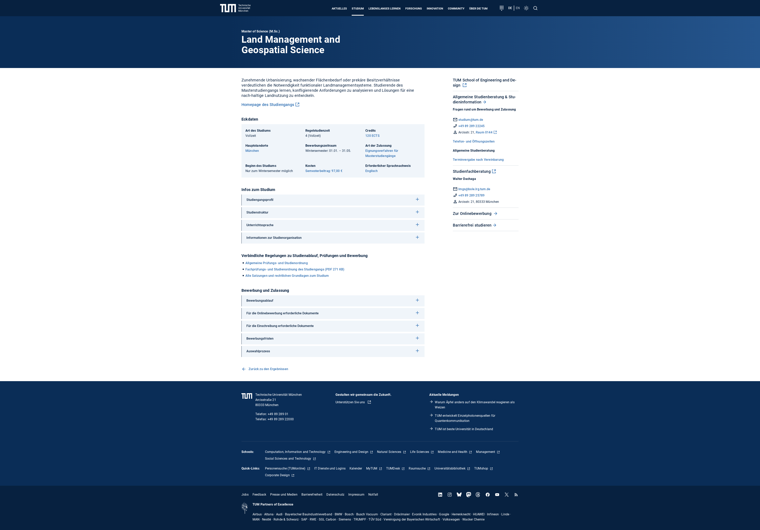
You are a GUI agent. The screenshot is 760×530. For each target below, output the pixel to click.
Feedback (259, 494)
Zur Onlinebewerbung (472, 213)
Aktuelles (339, 8)
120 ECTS (372, 136)
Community (456, 8)
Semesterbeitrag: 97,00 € (323, 171)
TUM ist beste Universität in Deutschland (464, 429)
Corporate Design (278, 475)
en (518, 8)
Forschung (413, 8)
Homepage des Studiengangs (267, 104)
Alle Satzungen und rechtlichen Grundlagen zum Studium (287, 276)
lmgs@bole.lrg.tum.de (474, 189)
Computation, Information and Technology (296, 452)
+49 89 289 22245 (471, 126)
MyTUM (372, 468)
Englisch (371, 171)
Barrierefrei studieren (472, 225)
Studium (358, 8)
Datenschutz (335, 494)
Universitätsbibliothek (450, 468)
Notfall (373, 494)
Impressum (356, 494)
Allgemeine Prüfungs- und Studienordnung (276, 263)
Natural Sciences (389, 452)
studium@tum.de (470, 120)
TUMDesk (393, 468)
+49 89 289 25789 (471, 195)
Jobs (245, 494)
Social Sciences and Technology (288, 458)
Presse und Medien (283, 494)
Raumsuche (418, 468)
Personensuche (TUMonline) (285, 468)
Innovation (435, 8)
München (252, 151)
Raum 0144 (484, 132)
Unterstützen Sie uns (350, 402)
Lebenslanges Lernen (385, 8)
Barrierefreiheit (311, 494)
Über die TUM (478, 8)
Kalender (356, 468)
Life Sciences (420, 452)
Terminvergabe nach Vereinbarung (478, 160)
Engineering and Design (351, 452)
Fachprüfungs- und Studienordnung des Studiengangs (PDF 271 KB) (294, 269)
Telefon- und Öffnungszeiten (474, 141)
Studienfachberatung (472, 171)
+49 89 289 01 (278, 414)
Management (486, 452)
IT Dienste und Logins (330, 468)
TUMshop (481, 468)
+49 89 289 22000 (281, 419)
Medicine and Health (453, 452)
